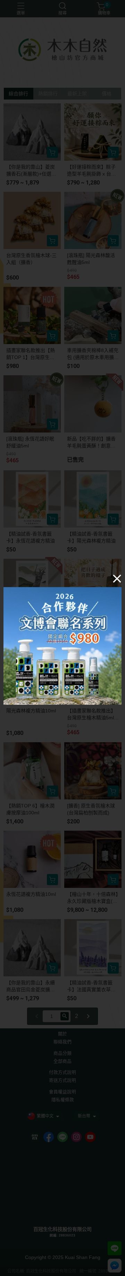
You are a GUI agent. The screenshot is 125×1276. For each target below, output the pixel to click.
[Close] (117, 578)
